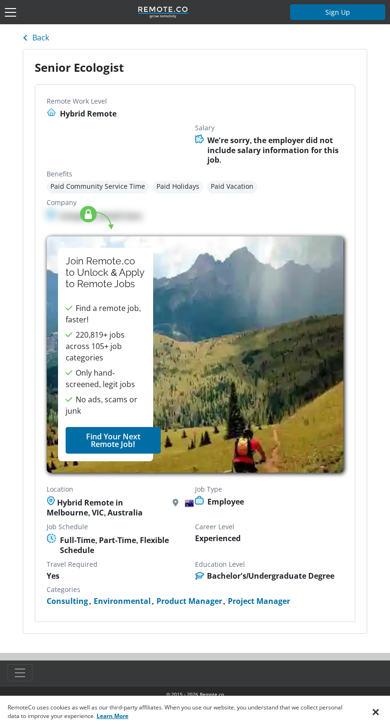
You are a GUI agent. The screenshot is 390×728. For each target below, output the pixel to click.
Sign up (337, 12)
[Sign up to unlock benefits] (195, 354)
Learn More (112, 716)
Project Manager (259, 601)
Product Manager (189, 601)
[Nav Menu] (10, 12)
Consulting (67, 601)
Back (40, 37)
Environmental (122, 601)
